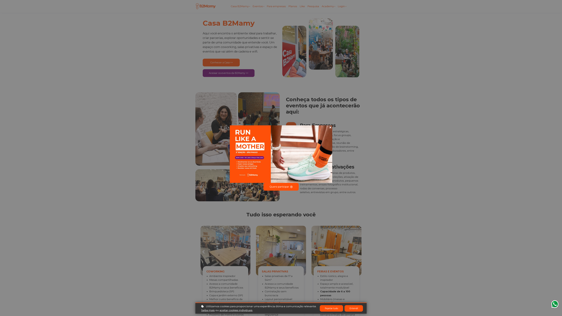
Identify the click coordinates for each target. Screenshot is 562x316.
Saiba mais (208, 310)
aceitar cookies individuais (236, 310)
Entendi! (353, 308)
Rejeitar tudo (331, 308)
